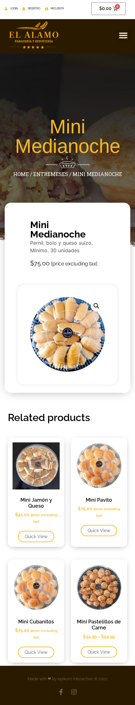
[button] (123, 35)
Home (21, 174)
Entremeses (50, 174)
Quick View (36, 536)
